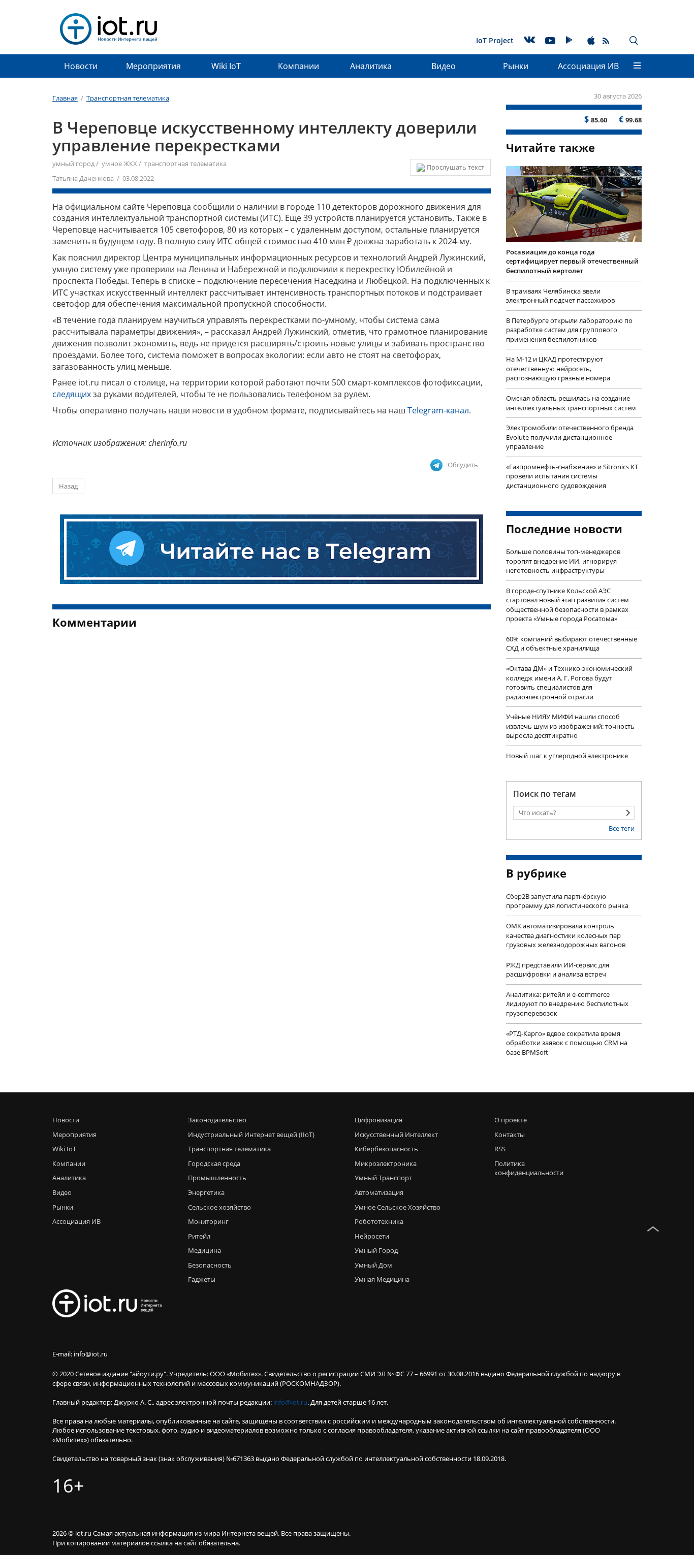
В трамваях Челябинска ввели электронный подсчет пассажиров (560, 295)
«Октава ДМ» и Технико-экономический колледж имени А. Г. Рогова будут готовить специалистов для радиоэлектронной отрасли (569, 682)
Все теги (622, 828)
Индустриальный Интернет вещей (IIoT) (251, 1134)
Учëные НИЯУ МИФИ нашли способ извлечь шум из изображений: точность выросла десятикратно (570, 726)
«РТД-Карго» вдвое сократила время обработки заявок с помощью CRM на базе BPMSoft (566, 1043)
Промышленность (217, 1177)
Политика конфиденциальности (526, 1168)
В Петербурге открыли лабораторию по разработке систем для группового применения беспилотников (569, 330)
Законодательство (217, 1119)
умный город (73, 163)
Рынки (515, 66)
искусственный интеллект (396, 1134)
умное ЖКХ (119, 163)
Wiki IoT (226, 66)
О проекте (510, 1119)
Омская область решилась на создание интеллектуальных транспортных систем (571, 403)
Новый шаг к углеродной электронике (567, 755)
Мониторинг (208, 1221)
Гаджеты (201, 1279)
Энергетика (206, 1192)
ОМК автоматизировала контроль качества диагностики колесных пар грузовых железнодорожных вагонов (565, 935)
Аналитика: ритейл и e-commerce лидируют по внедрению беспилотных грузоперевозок (567, 1004)
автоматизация (379, 1192)
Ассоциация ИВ (588, 66)
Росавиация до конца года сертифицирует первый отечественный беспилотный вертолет (572, 261)
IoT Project (495, 40)
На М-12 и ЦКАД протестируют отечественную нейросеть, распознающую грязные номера (558, 368)
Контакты (509, 1134)
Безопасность (210, 1265)
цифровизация (378, 1119)
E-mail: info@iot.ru (80, 1353)
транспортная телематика (185, 163)
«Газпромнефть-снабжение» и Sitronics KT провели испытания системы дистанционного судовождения (572, 476)
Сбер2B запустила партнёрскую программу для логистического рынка (567, 901)
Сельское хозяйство (219, 1207)
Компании (298, 66)
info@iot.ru (290, 1402)
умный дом (373, 1265)
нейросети (372, 1236)
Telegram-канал (438, 410)
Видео (443, 66)
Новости (81, 66)
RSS (500, 1148)
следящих (71, 394)
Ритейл (199, 1236)
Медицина (204, 1250)
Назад (68, 486)
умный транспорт (383, 1177)
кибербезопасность (386, 1148)
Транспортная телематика (229, 1148)
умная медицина (382, 1279)
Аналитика (371, 66)
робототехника (379, 1221)
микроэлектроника (386, 1163)
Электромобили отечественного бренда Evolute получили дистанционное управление (570, 437)
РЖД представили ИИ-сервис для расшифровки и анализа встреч (557, 969)
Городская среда (214, 1163)
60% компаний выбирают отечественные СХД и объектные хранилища (571, 643)
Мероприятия (153, 66)
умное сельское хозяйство (397, 1207)
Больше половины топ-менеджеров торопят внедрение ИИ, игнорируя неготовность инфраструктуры (563, 561)
